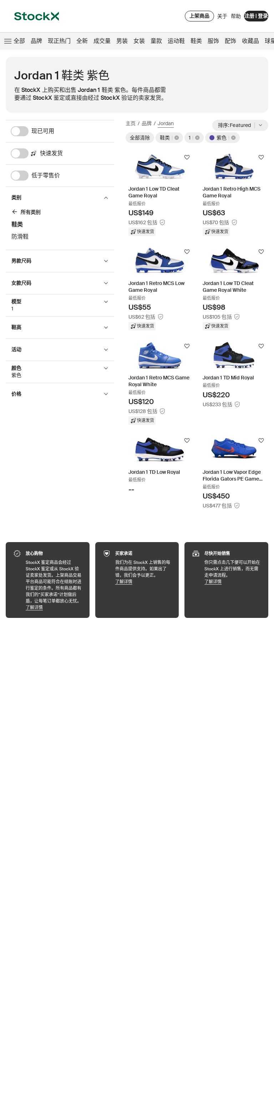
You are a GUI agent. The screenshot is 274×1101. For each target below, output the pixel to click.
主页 (131, 123)
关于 (222, 18)
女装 (139, 41)
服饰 (213, 41)
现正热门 (59, 41)
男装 (122, 41)
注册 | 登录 (256, 16)
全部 (19, 41)
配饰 (230, 41)
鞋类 (196, 41)
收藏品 (250, 41)
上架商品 (199, 16)
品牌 (36, 41)
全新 (82, 41)
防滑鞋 (20, 236)
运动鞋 (176, 41)
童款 (156, 41)
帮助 (236, 16)
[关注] (187, 157)
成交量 (102, 41)
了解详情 (54, 607)
